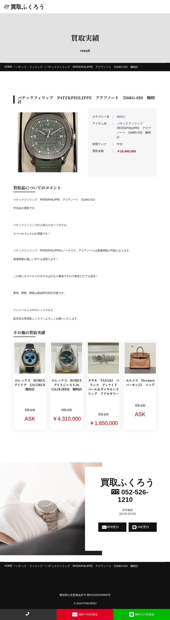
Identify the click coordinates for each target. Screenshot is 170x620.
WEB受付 (112, 527)
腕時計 (121, 116)
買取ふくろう (27, 7)
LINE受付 (142, 527)
